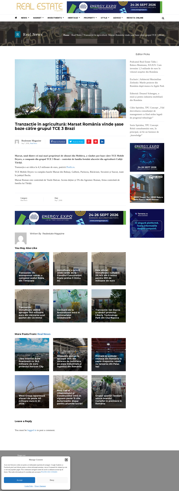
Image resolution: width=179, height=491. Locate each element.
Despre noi (21, 455)
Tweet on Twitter (77, 142)
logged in (31, 430)
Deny (52, 480)
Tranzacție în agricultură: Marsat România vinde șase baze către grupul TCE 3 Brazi (69, 126)
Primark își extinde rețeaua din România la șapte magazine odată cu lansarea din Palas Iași (108, 361)
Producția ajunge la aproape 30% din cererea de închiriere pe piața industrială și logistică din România (69, 361)
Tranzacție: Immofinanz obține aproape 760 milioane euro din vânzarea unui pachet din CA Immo (32, 312)
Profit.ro (70, 167)
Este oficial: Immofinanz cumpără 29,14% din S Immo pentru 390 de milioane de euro (107, 275)
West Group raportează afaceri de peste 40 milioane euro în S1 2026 (32, 400)
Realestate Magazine (31, 140)
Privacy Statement (40, 486)
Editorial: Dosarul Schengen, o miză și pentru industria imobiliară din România (146, 96)
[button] (66, 459)
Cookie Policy (29, 486)
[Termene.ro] (147, 223)
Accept (19, 480)
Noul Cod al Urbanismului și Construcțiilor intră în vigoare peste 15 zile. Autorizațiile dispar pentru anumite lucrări (70, 397)
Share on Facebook (59, 142)
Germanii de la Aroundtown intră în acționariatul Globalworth (68, 314)
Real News (33, 34)
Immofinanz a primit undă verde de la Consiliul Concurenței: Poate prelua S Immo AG (69, 275)
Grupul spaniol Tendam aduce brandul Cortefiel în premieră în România (108, 400)
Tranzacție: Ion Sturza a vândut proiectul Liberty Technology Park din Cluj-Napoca (107, 314)
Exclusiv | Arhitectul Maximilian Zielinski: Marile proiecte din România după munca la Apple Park (147, 82)
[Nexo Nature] (147, 188)
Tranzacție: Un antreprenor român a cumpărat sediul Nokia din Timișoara (31, 277)
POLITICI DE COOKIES (49, 472)
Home (66, 35)
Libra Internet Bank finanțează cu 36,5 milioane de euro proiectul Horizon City (31, 362)
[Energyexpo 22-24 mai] (147, 157)
